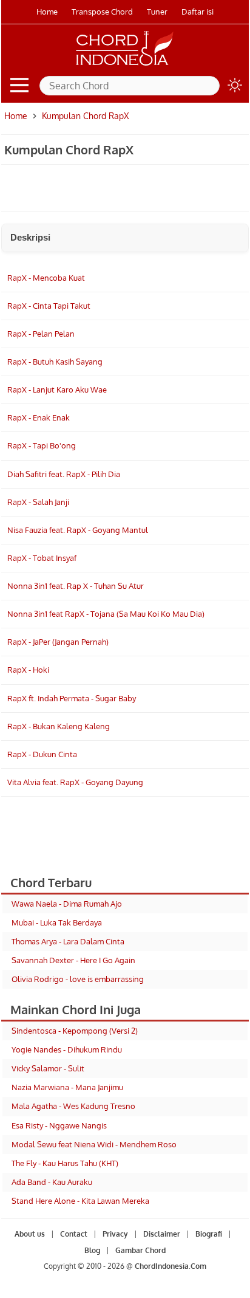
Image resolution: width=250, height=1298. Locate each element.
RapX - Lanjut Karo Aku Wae (57, 389)
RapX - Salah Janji (38, 502)
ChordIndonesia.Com (170, 1266)
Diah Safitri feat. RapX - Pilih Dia (63, 474)
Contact (73, 1233)
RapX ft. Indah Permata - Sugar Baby (71, 698)
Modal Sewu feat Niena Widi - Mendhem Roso (94, 1144)
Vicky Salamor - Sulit (48, 1068)
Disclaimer (161, 1233)
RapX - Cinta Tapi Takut (48, 306)
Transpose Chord (102, 11)
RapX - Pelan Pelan (41, 333)
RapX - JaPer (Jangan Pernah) (58, 642)
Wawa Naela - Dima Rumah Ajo (67, 903)
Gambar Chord (140, 1250)
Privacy (115, 1233)
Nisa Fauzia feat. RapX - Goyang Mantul (77, 530)
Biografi (208, 1233)
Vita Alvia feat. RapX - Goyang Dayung (75, 782)
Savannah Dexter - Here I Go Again (73, 960)
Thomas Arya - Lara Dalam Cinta (68, 941)
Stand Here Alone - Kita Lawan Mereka (80, 1201)
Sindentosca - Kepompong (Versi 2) (75, 1030)
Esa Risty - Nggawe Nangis (59, 1125)
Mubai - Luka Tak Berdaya (57, 922)
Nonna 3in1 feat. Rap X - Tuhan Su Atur (75, 586)
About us (30, 1233)
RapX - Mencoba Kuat (46, 278)
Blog (92, 1250)
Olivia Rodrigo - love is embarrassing (78, 979)
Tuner (157, 11)
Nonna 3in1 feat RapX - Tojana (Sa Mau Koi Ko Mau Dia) (105, 614)
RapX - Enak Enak (38, 417)
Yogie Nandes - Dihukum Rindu (67, 1049)
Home (47, 11)
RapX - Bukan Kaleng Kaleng (58, 726)
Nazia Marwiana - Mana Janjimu (67, 1087)
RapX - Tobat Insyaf (41, 558)
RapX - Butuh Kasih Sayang (55, 361)
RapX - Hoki (28, 670)
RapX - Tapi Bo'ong (41, 445)
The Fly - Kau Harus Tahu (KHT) (65, 1163)
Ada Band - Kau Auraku (52, 1182)
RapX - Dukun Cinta (42, 754)
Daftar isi (197, 11)
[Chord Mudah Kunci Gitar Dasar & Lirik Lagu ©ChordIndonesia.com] (125, 65)
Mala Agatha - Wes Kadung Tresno (73, 1106)
